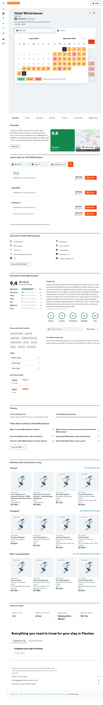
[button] (3, 3)
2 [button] (19, 54)
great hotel (28, 333)
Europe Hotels (29, 694)
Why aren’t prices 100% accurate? (24, 684)
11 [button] (28, 59)
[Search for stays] (3, 14)
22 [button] (48, 64)
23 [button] (19, 69)
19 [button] (34, 64)
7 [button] (43, 54)
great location (15, 338)
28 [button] (43, 69)
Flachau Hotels (61, 694)
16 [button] (19, 64)
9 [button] (19, 59)
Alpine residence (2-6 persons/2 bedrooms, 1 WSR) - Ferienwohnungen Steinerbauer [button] (21, 496)
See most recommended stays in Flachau (86, 554)
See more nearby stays (92, 468)
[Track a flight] (3, 28)
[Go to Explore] (3, 23)
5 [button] (33, 54)
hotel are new (31, 347)
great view (21, 347)
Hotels (21, 694)
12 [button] (34, 59)
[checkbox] (20, 381)
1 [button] (64, 49)
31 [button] (24, 73)
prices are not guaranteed (50, 670)
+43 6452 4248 (19, 24)
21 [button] (43, 64)
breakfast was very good (29, 338)
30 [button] (19, 73)
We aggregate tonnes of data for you (25, 680)
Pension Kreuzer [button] (83, 537)
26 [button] (34, 69)
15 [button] (48, 59)
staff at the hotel (16, 342)
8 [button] (48, 54)
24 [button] (24, 69)
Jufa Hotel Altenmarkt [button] (85, 494)
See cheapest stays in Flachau (90, 511)
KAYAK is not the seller (20, 677)
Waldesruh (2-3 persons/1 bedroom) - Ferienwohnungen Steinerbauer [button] (43, 496)
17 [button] (24, 64)
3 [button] (24, 54)
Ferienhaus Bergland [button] (17, 537)
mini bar (13, 347)
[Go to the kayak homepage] (13, 3)
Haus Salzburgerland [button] (63, 494)
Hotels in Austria (40, 694)
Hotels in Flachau (19, 653)
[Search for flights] (3, 9)
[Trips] (3, 33)
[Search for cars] (3, 18)
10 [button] (24, 59)
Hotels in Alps (51, 694)
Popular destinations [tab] (35, 641)
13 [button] (38, 59)
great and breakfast (17, 333)
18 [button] (29, 64)
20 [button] (39, 64)
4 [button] (28, 54)
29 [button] (48, 69)
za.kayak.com (13, 694)
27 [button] (38, 69)
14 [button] (43, 59)
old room (26, 342)
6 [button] (38, 54)
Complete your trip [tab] (19, 641)
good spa (34, 342)
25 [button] (29, 69)
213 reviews (31, 19)
